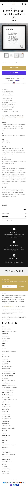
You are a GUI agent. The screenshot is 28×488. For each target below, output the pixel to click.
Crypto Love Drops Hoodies (8, 428)
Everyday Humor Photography (9, 385)
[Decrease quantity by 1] (9, 62)
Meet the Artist (5, 474)
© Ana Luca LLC (14, 480)
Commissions (5, 447)
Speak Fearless (5, 409)
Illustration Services (6, 452)
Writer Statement (6, 459)
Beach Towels (5, 440)
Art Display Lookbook (7, 366)
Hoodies (4, 438)
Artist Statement (6, 457)
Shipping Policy (5, 336)
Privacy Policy (5, 341)
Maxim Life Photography (8, 390)
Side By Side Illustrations (8, 395)
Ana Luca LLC (14, 8)
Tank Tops (4, 431)
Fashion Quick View (6, 426)
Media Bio (4, 466)
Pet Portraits (5, 378)
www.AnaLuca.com (6, 329)
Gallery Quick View (6, 356)
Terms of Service (6, 338)
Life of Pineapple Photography (9, 387)
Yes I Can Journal (6, 414)
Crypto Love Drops (6, 368)
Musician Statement (7, 462)
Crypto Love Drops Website (8, 371)
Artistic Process (5, 471)
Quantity (4, 62)
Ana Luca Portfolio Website (8, 454)
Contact (4, 343)
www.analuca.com (8, 306)
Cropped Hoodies (6, 435)
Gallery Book (5, 364)
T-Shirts (4, 433)
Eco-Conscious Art (6, 361)
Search (3, 345)
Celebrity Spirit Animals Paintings (10, 380)
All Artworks (5, 359)
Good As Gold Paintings (7, 376)
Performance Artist (6, 469)
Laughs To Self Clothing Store (9, 445)
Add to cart (14, 68)
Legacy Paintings (6, 383)
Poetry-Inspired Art (6, 419)
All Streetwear (5, 423)
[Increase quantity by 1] (16, 62)
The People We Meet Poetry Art (9, 399)
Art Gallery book (6, 404)
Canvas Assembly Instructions (9, 331)
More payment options (14, 76)
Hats (3, 442)
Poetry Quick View (6, 397)
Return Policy (5, 333)
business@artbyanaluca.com (9, 351)
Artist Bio (4, 464)
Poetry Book (5, 411)
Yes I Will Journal (6, 416)
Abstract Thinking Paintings (8, 373)
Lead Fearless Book (6, 407)
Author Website (5, 402)
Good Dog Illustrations (7, 392)
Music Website (5, 421)
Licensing (4, 450)
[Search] (22, 4)
